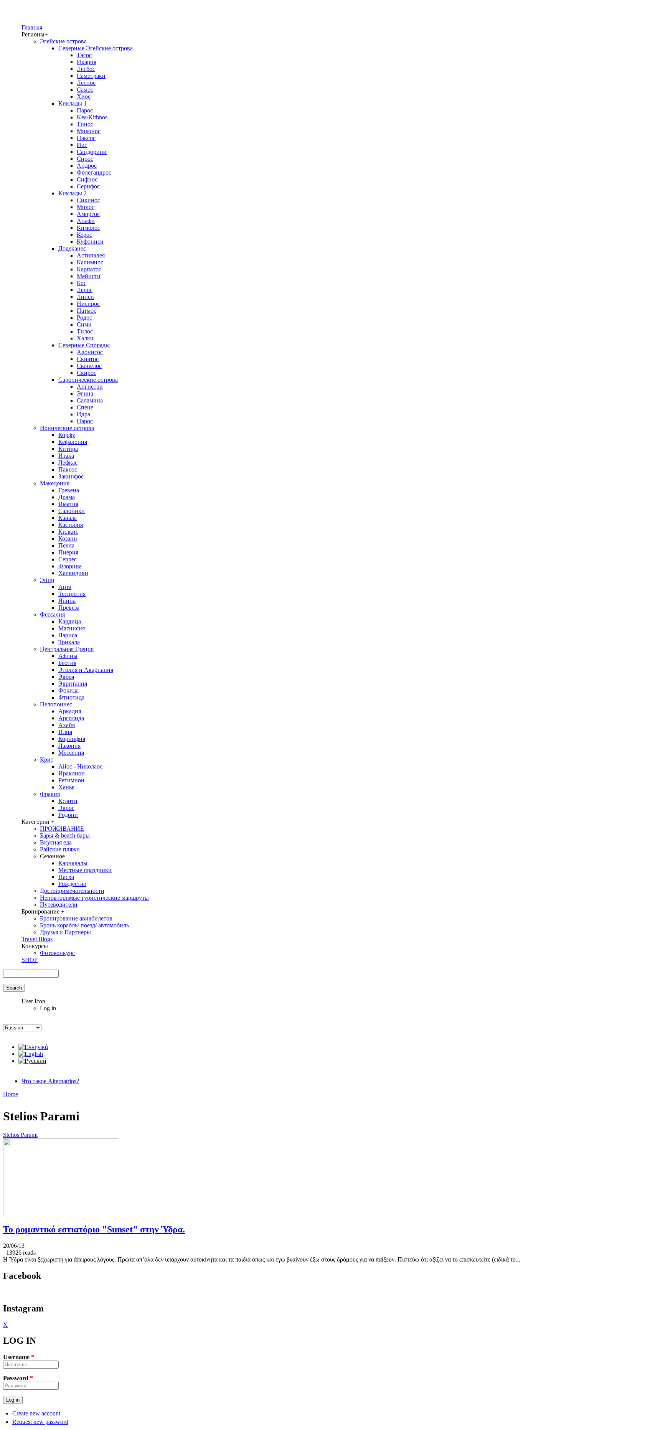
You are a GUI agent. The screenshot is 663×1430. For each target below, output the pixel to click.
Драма (66, 497)
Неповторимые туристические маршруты (94, 897)
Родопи (68, 814)
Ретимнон (71, 780)
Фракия (50, 794)
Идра (83, 414)
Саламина (90, 400)
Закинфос (71, 476)
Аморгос (88, 214)
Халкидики (73, 573)
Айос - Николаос (80, 766)
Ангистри (90, 386)
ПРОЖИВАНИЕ (62, 828)
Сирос (85, 158)
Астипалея (91, 255)
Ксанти (68, 801)
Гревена (68, 490)
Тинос (85, 124)
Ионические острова (67, 428)
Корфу (66, 435)
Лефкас (68, 462)
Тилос (85, 331)
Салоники (71, 511)
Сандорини (92, 151)
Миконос (89, 131)
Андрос (87, 165)
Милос (85, 207)
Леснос (86, 82)
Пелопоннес (56, 704)
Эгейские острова (63, 41)
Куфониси (90, 241)
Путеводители (59, 904)
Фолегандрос (94, 172)
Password (18, 1378)
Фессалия (52, 614)
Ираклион (71, 773)
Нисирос (88, 303)
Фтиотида (71, 697)
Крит (46, 759)
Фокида (68, 690)
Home (10, 1094)
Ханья (66, 787)
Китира (68, 448)
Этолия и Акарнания (85, 669)
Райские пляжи (60, 849)
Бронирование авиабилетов (76, 918)
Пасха (66, 877)
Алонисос (90, 352)
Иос (82, 145)
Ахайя (66, 725)
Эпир (47, 580)
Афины (68, 656)
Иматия (68, 504)
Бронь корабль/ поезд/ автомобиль (84, 925)
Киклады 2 (72, 193)
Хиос (84, 96)
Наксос (86, 138)
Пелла (66, 545)
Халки (85, 338)
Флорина (70, 566)
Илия (65, 732)
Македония (54, 483)
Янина (67, 600)
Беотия (67, 663)
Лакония (69, 745)
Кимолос (88, 227)
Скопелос (89, 366)
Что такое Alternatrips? (50, 1081)
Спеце (85, 407)
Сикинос (88, 200)
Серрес (67, 559)
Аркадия (69, 711)
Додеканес (72, 248)
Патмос (86, 310)
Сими (84, 324)
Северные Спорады (84, 345)
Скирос (86, 372)
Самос (85, 89)
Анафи (86, 221)
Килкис (68, 531)
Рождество (72, 884)
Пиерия (68, 552)
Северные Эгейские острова (95, 48)
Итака (66, 455)
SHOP (29, 960)
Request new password (40, 1421)
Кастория (70, 524)
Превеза (68, 607)
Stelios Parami (20, 1134)
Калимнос (90, 262)
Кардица (69, 621)
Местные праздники (85, 870)
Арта (64, 587)
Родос (84, 317)
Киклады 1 (72, 103)
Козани (67, 538)
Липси (85, 297)
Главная (31, 27)
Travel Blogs (37, 939)
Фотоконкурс (57, 953)
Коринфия (71, 739)
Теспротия (72, 593)
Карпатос (89, 269)
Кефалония (72, 442)
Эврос (66, 808)
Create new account (36, 1413)
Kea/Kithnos (92, 117)
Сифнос (87, 179)
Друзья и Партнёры (65, 932)
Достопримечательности (72, 890)
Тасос (84, 55)
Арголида (71, 718)
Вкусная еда (56, 842)
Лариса (67, 635)
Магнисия (71, 628)
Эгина (85, 393)
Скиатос (88, 359)
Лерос (84, 290)
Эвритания (72, 683)
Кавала (67, 518)
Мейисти (89, 276)
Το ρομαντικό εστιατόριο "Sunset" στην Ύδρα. (94, 1229)
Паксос (67, 469)
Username (18, 1357)
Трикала (69, 642)
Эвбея (66, 676)
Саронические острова (88, 379)
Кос (81, 283)
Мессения (71, 752)
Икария (86, 62)
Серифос (88, 186)
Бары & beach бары (65, 835)
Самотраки (91, 76)
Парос (85, 110)
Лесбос (86, 69)
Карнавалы (72, 863)
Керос (84, 234)
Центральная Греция (67, 649)
